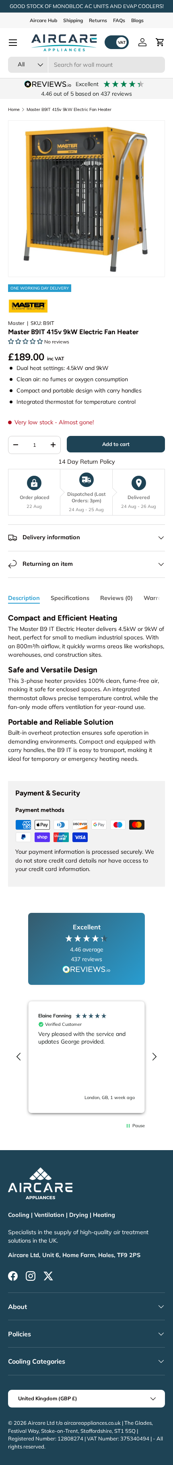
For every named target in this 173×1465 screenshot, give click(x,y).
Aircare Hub (43, 20)
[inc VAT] (117, 42)
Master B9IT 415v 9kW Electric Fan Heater (69, 109)
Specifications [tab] (70, 598)
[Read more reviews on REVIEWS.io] (86, 970)
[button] (160, 42)
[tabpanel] (86, 690)
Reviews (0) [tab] (116, 598)
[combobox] (86, 65)
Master (16, 323)
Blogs (137, 20)
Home (14, 109)
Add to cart (116, 444)
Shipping (73, 20)
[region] (86, 1057)
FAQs (119, 20)
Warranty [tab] (157, 598)
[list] (86, 199)
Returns (98, 20)
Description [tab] (24, 598)
